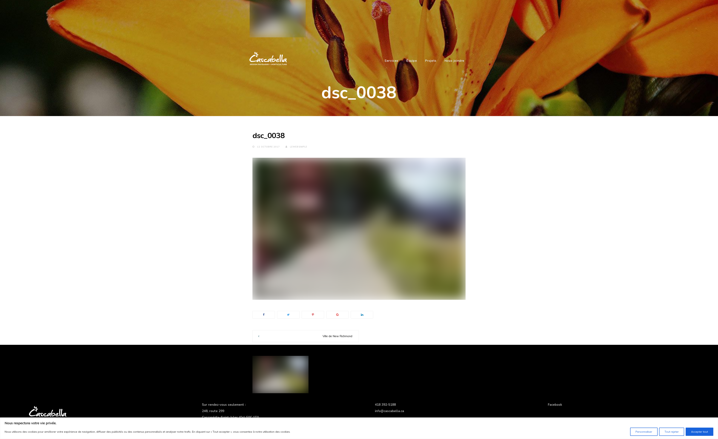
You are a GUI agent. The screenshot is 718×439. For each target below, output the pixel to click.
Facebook (555, 405)
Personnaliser (644, 431)
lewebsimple (298, 146)
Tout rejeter (672, 431)
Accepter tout (699, 431)
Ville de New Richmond (337, 336)
